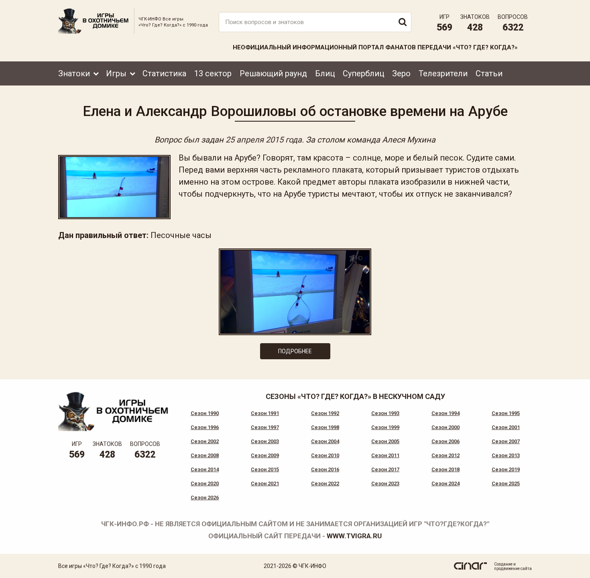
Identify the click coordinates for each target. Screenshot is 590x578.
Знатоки (74, 73)
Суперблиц (363, 73)
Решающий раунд (273, 73)
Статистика (164, 73)
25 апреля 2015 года (264, 139)
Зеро (401, 73)
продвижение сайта (513, 568)
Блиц (325, 73)
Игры (116, 73)
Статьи (489, 73)
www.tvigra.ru (354, 536)
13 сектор (213, 73)
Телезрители (443, 73)
